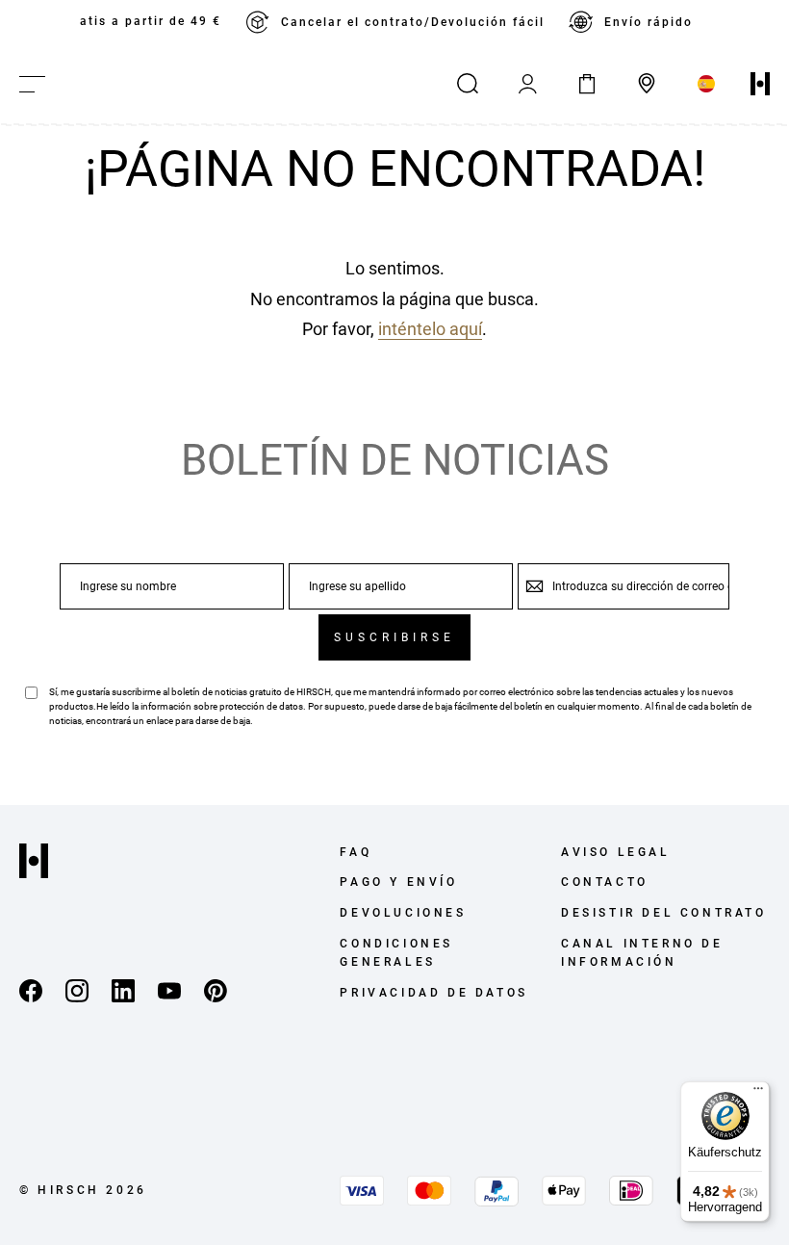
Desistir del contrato (664, 913)
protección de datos (261, 706)
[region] (394, 22)
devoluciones (403, 913)
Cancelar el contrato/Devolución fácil (413, 22)
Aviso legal (616, 852)
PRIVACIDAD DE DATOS (433, 992)
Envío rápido (648, 22)
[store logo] (760, 83)
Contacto (605, 882)
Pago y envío (398, 882)
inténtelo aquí (430, 329)
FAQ (355, 852)
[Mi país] (706, 83)
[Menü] (758, 1092)
